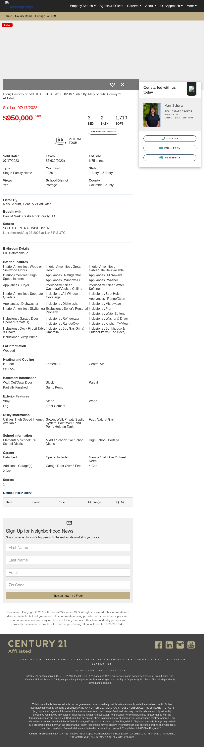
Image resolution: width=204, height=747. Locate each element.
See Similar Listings (103, 131)
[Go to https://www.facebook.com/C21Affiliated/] (158, 645)
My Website (172, 157)
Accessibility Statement (99, 659)
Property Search (83, 8)
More (192, 8)
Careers (135, 8)
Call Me (172, 138)
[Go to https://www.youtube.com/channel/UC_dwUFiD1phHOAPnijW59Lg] (191, 645)
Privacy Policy (59, 659)
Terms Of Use (30, 659)
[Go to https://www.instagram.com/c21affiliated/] (180, 645)
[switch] (113, 84)
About (151, 8)
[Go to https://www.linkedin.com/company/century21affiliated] (169, 645)
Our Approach (172, 8)
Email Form (172, 148)
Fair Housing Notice (144, 659)
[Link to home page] (21, 7)
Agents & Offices (111, 6)
